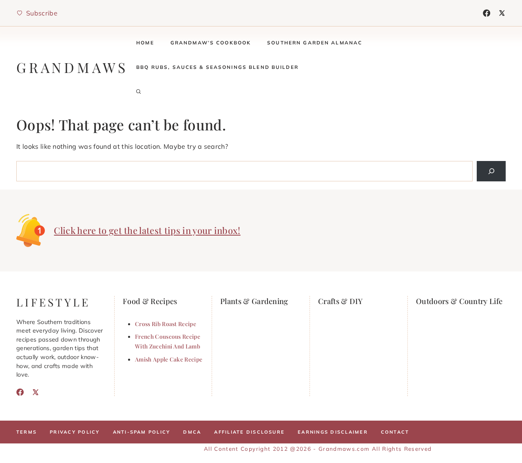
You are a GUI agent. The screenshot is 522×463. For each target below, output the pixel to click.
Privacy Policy (75, 432)
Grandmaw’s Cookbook (210, 43)
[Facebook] (486, 13)
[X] (502, 13)
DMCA (192, 432)
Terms (26, 432)
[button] (138, 91)
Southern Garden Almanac (314, 43)
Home (145, 43)
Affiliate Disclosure (249, 432)
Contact (395, 432)
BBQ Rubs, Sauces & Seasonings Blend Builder (217, 67)
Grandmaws (72, 67)
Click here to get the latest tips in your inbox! (147, 230)
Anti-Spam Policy (141, 432)
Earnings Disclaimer (333, 432)
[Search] (491, 171)
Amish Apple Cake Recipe (168, 359)
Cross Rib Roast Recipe (165, 323)
